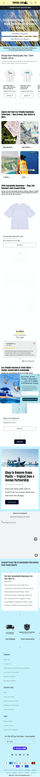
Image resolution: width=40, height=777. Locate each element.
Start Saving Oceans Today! (30, 399)
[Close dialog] (38, 375)
